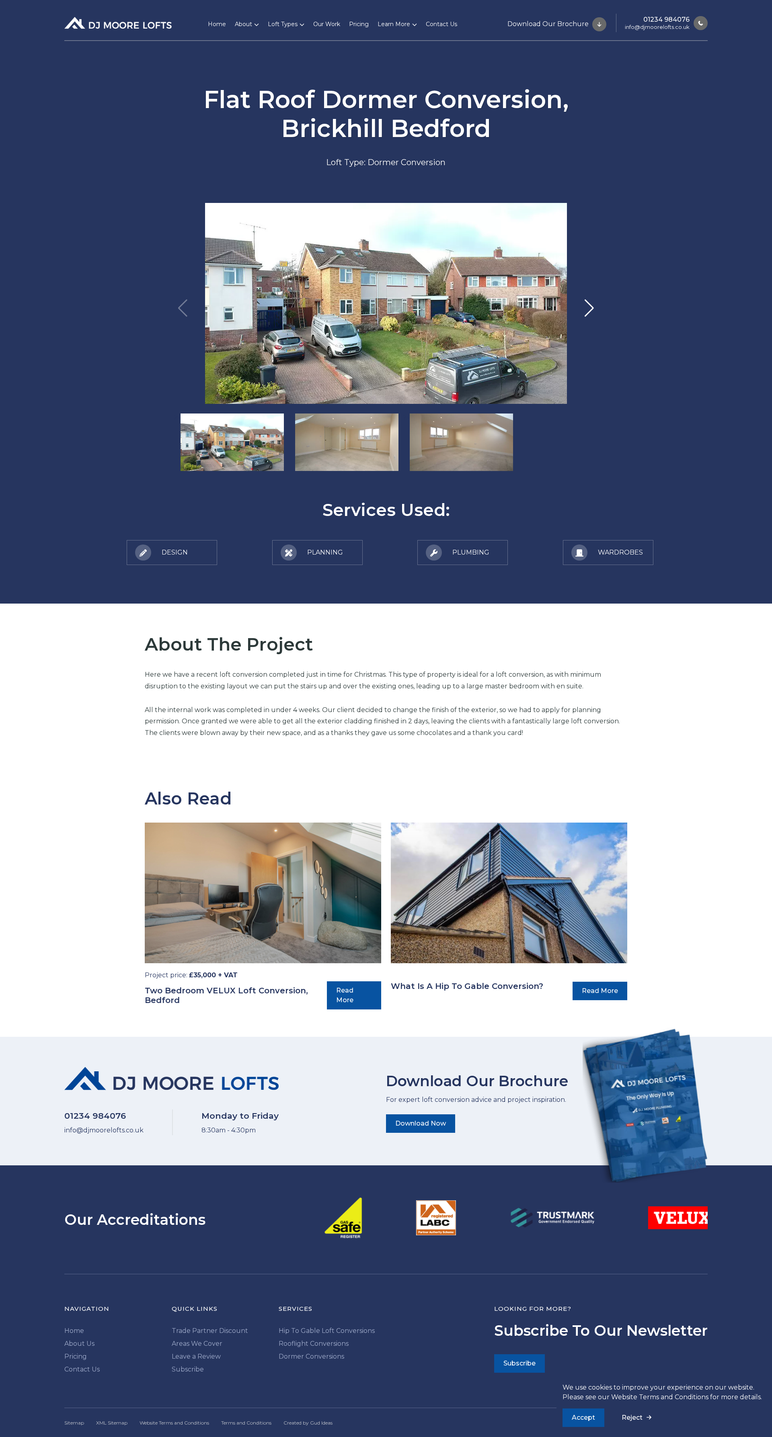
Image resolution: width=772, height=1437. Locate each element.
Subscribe (188, 1369)
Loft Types (283, 24)
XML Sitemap (111, 1423)
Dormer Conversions (311, 1356)
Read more (344, 995)
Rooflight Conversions (314, 1343)
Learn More (394, 24)
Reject (632, 1417)
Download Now (420, 1123)
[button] (589, 308)
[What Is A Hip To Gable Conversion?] (509, 893)
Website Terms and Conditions (659, 1397)
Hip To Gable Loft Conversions (327, 1331)
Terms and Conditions (246, 1423)
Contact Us (441, 24)
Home (217, 24)
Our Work (326, 24)
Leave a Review (196, 1356)
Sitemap (74, 1423)
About (243, 24)
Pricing (359, 24)
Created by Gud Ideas (308, 1423)
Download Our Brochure (548, 23)
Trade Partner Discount (210, 1331)
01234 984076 (666, 19)
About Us (79, 1343)
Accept (583, 1417)
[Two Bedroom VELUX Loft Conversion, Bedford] (263, 893)
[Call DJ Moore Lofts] (699, 23)
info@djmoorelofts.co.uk (657, 27)
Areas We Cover (197, 1343)
